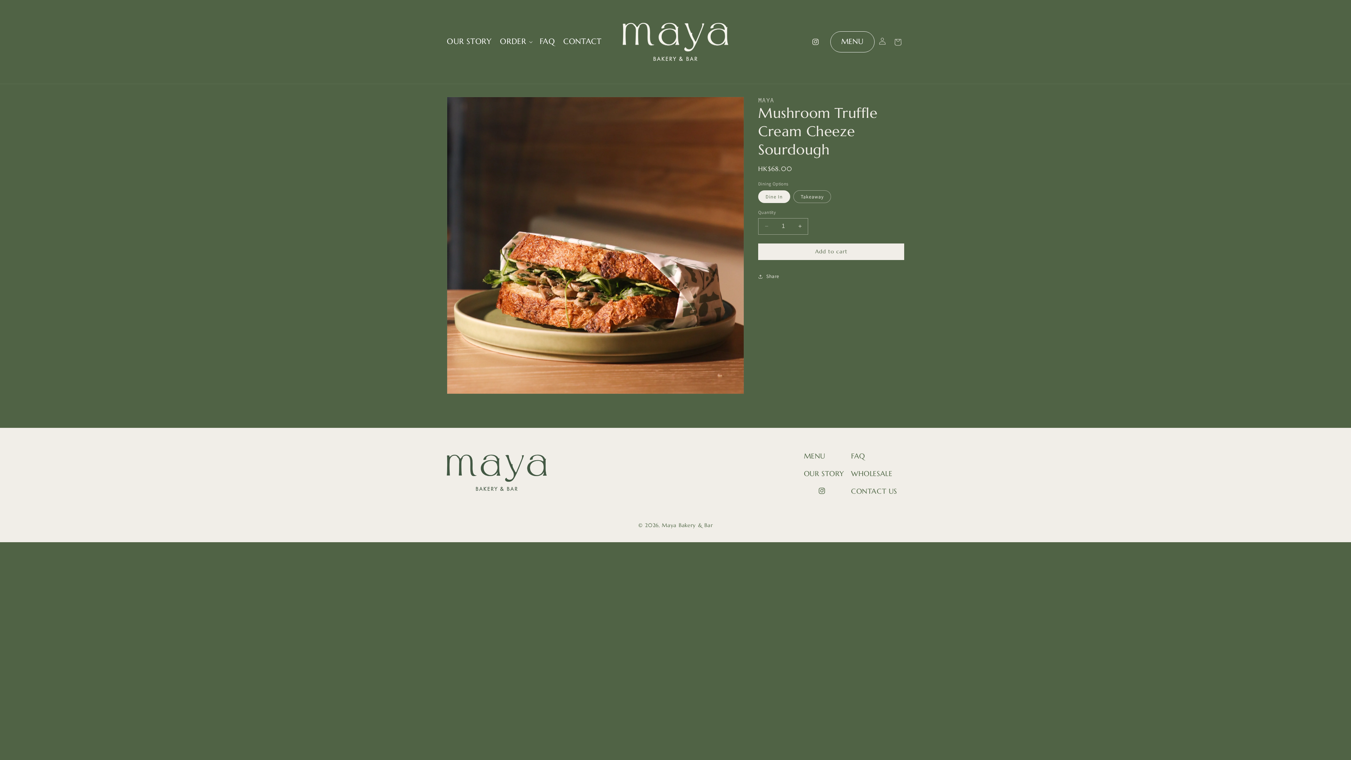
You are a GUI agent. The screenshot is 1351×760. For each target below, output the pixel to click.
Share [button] (772, 276)
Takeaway (812, 197)
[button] (515, 41)
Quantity (767, 212)
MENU (852, 41)
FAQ (858, 456)
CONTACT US (874, 491)
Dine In (774, 197)
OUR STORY (824, 473)
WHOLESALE (871, 473)
